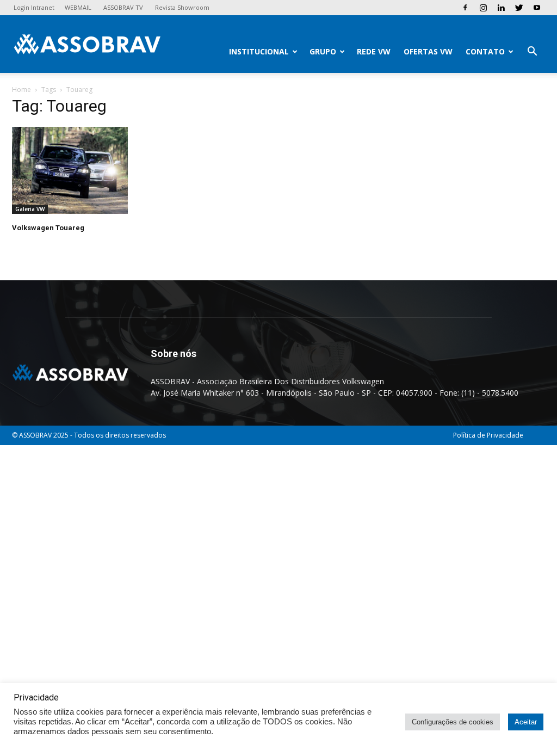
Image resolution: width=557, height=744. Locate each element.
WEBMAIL (78, 7)
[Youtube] (537, 7)
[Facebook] (465, 7)
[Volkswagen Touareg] (93, 170)
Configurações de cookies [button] (452, 722)
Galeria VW (30, 209)
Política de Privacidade (488, 435)
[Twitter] (519, 7)
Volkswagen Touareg (48, 228)
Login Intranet (34, 7)
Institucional (259, 51)
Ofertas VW (428, 51)
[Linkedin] (501, 7)
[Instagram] (483, 7)
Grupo (323, 51)
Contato (485, 51)
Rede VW (374, 51)
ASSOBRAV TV (123, 7)
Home (21, 89)
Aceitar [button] (526, 722)
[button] (532, 52)
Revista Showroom (182, 7)
